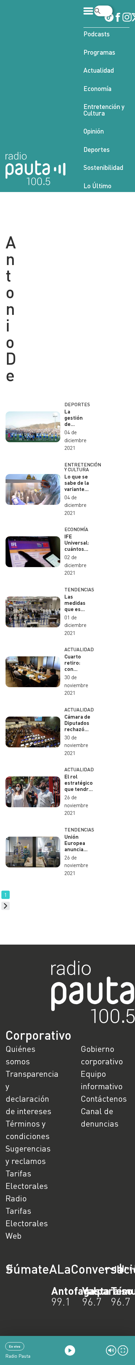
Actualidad (98, 70)
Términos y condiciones (28, 1129)
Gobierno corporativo (102, 1055)
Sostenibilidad (103, 167)
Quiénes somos (20, 1055)
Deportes (96, 149)
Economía (97, 88)
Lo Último (97, 186)
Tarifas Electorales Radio (27, 1185)
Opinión (93, 131)
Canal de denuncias (99, 1117)
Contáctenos (104, 1098)
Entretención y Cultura (104, 109)
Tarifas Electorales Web (27, 1222)
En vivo (14, 1346)
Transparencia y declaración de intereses (30, 1092)
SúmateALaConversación (48, 1269)
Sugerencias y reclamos (28, 1154)
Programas (99, 52)
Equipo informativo (102, 1079)
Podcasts (96, 34)
